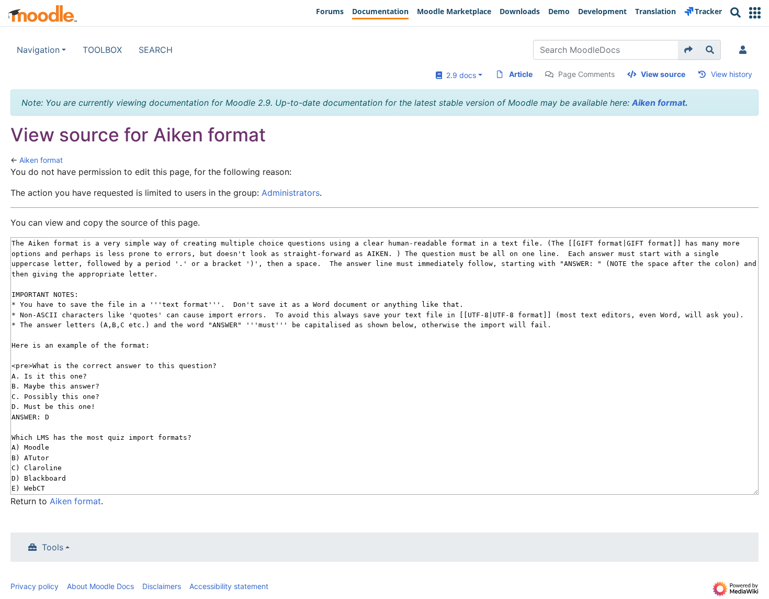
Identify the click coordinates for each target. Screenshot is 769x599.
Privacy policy (34, 586)
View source (663, 74)
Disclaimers (161, 586)
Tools (52, 547)
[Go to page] (688, 50)
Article (521, 74)
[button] (755, 13)
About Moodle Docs (100, 586)
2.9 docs (459, 75)
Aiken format (658, 102)
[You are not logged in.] (745, 49)
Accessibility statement (228, 586)
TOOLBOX (102, 50)
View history (731, 74)
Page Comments (586, 74)
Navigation (38, 50)
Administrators (291, 192)
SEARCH (156, 50)
